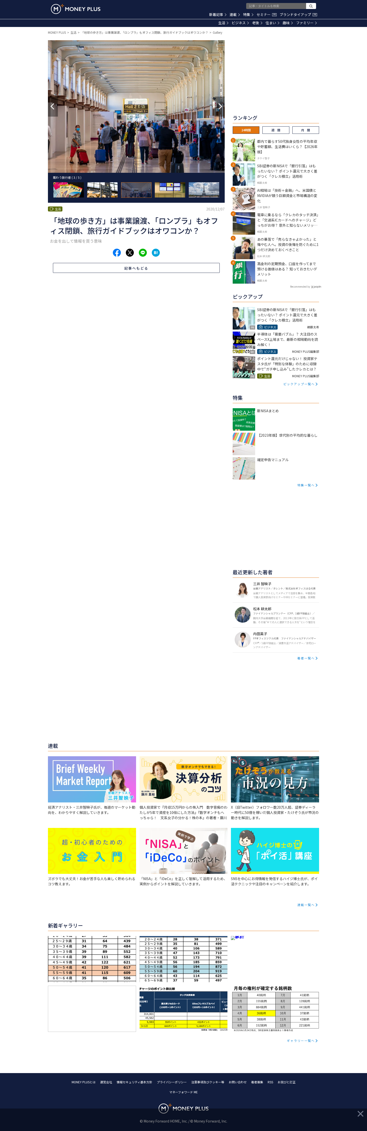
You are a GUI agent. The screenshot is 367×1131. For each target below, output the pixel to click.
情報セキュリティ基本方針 (134, 1082)
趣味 (286, 22)
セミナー (266, 14)
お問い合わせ (238, 1082)
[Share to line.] (143, 253)
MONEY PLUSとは (84, 1082)
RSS (270, 1082)
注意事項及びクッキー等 (207, 1082)
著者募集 (257, 1082)
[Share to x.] (130, 253)
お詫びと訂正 (287, 1082)
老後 (255, 22)
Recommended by (300, 286)
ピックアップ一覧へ (299, 384)
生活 (221, 22)
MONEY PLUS (57, 32)
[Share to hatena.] (156, 253)
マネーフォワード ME (183, 1092)
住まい (271, 22)
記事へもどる (136, 268)
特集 (246, 14)
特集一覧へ (306, 485)
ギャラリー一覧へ (301, 1040)
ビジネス (239, 22)
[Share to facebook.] (117, 253)
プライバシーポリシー (172, 1082)
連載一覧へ (306, 905)
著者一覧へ (306, 658)
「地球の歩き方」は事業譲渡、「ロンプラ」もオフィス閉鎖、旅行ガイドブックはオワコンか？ (144, 32)
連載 (233, 14)
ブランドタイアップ (298, 14)
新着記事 (216, 14)
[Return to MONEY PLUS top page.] (75, 9)
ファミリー (305, 22)
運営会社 (106, 1082)
